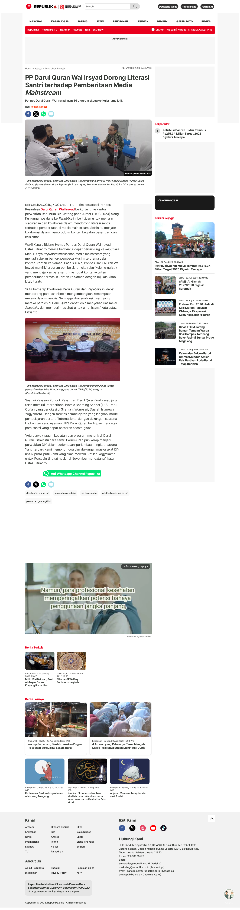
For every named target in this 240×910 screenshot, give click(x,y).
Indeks (206, 21)
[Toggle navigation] (29, 6)
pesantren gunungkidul (38, 501)
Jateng (82, 21)
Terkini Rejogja (164, 218)
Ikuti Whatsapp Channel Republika (75, 473)
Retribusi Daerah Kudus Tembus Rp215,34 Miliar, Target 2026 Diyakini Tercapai (184, 133)
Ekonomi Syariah (60, 826)
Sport (80, 836)
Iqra (53, 831)
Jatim (100, 21)
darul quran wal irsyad (37, 493)
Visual (54, 846)
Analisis (55, 836)
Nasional (36, 21)
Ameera (29, 826)
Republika (33, 29)
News (28, 836)
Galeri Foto (184, 21)
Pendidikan (120, 21)
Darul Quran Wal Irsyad (57, 209)
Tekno (54, 841)
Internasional (32, 841)
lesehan (142, 21)
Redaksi (55, 867)
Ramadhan (57, 851)
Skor (79, 826)
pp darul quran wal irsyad (115, 493)
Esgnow (29, 846)
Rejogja (38, 68)
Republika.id (189, 6)
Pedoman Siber (85, 867)
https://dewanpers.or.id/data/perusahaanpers (53, 891)
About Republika (34, 867)
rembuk (162, 21)
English (81, 846)
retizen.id (207, 6)
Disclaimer (31, 872)
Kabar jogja (60, 21)
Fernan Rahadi (39, 106)
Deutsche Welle (168, 6)
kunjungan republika (65, 493)
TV (26, 851)
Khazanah (30, 831)
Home (28, 68)
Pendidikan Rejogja (55, 68)
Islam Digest (83, 831)
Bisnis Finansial (85, 841)
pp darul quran (89, 493)
